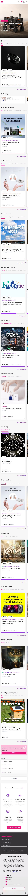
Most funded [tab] (10, 483)
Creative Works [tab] (17, 43)
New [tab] (10, 429)
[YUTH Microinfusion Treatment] (13, 392)
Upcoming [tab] (8, 163)
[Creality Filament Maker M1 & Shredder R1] (13, 126)
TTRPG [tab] (14, 323)
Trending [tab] (3, 483)
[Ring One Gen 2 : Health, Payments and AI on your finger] (13, 58)
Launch (13, 752)
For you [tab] (3, 163)
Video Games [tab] (21, 323)
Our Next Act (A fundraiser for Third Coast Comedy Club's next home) (12, 250)
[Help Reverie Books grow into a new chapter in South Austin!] (13, 285)
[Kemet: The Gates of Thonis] (13, 551)
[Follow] (3, 404)
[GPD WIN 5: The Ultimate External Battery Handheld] (13, 605)
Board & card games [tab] (6, 323)
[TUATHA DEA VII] (13, 445)
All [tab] (1, 43)
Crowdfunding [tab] (15, 163)
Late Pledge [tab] (23, 163)
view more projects (21, 89)
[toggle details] (24, 86)
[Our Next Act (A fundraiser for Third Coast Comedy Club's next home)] (13, 232)
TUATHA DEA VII (6, 462)
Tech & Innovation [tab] (8, 43)
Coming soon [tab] (4, 429)
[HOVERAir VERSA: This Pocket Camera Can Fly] (13, 179)
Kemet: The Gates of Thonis (11, 568)
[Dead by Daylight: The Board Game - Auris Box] (13, 339)
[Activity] (21, 1)
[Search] (18, 2)
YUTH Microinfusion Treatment (12, 408)
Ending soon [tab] (17, 483)
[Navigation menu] (26, 1)
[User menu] (24, 2)
